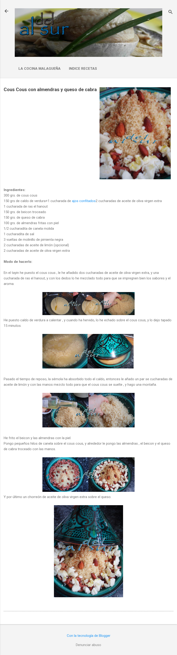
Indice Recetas (83, 69)
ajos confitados (84, 201)
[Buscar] (170, 13)
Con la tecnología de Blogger (88, 636)
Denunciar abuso (88, 645)
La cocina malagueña (39, 69)
